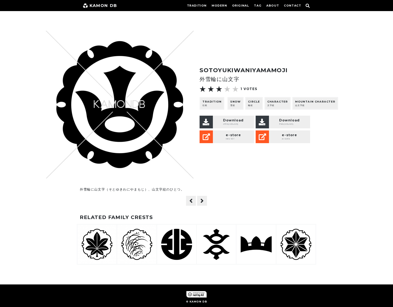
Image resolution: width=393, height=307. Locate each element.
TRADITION (197, 5)
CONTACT (292, 5)
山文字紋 (315, 103)
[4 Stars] (227, 89)
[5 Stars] (235, 89)
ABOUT (272, 5)
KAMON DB (103, 5)
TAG (257, 5)
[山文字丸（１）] (202, 201)
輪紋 (254, 103)
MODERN (219, 5)
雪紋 (235, 103)
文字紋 (277, 103)
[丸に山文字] (191, 201)
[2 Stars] (211, 89)
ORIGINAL (240, 5)
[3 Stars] (219, 89)
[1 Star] (203, 89)
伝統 (211, 103)
